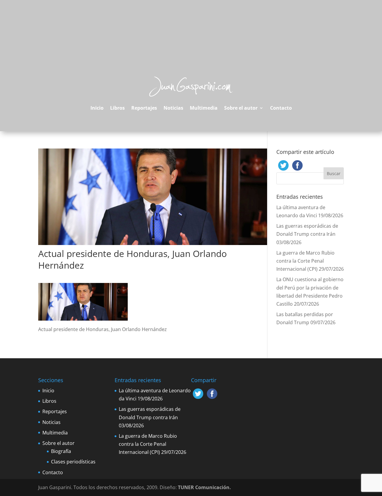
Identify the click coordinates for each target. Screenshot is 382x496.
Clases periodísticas (73, 461)
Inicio (97, 108)
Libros (117, 108)
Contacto (281, 108)
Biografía (61, 451)
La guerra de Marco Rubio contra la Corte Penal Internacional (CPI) (305, 260)
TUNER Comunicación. (204, 487)
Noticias (173, 108)
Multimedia (204, 108)
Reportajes (144, 108)
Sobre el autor (241, 108)
